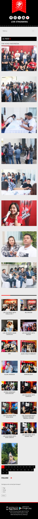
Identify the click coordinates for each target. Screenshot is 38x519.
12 (3, 470)
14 (10, 470)
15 (14, 470)
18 (24, 470)
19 (28, 470)
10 (29, 467)
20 (32, 470)
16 (17, 470)
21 (3, 473)
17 (21, 470)
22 (6, 473)
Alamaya (25, 514)
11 (33, 467)
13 (6, 470)
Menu (5, 31)
